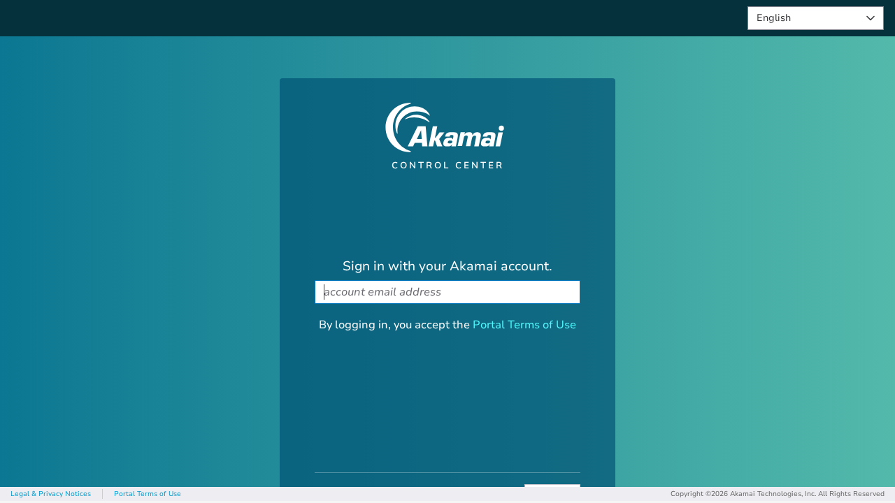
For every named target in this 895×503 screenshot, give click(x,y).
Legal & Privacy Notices (50, 494)
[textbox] (447, 292)
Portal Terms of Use (524, 325)
